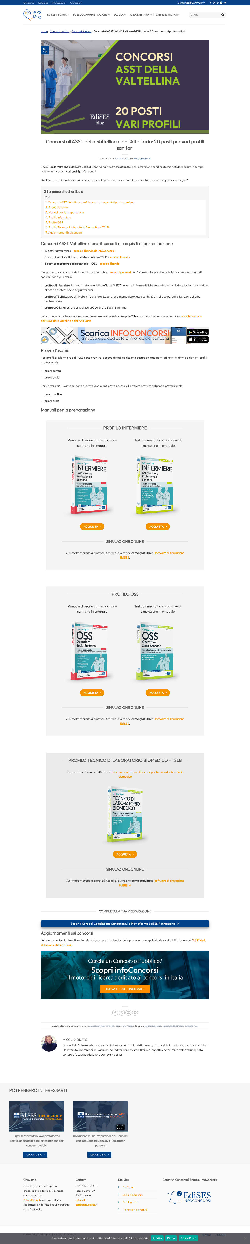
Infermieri (110, 1025)
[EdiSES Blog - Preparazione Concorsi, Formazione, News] (32, 14)
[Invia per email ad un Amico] (128, 1013)
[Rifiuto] (245, 1239)
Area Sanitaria (139, 14)
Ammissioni (76, 2)
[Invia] (223, 15)
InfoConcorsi (59, 2)
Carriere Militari (167, 14)
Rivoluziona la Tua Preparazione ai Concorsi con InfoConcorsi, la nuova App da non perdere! (100, 1140)
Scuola (119, 14)
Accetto (157, 1238)
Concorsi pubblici (59, 31)
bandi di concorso (153, 1025)
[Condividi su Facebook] (115, 1013)
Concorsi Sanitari (81, 31)
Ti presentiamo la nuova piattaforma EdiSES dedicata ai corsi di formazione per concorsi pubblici (37, 1140)
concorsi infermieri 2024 (173, 1025)
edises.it (80, 1200)
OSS (117, 1025)
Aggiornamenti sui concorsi (65, 232)
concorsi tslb (191, 1025)
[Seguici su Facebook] (211, 3)
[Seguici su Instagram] (214, 3)
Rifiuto (171, 1238)
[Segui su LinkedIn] (221, 3)
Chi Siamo (28, 2)
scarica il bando (120, 257)
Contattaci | (184, 2)
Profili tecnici (126, 1025)
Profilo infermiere (60, 217)
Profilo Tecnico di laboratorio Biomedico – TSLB (79, 227)
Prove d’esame (58, 207)
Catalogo (43, 2)
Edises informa (57, 14)
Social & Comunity (133, 1194)
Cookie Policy (188, 1238)
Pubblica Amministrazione (90, 14)
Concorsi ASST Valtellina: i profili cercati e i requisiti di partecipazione (91, 202)
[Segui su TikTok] (218, 3)
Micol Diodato (142, 158)
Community (198, 2)
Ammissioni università (135, 1209)
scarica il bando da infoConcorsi (94, 251)
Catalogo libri (130, 1202)
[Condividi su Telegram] (135, 1013)
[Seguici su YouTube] (225, 3)
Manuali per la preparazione (66, 212)
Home (44, 31)
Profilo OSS (55, 222)
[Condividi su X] (122, 1013)
